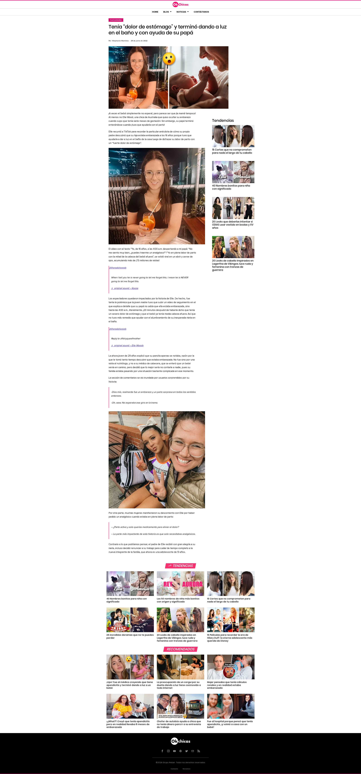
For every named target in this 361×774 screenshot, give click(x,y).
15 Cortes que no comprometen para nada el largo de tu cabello (232, 151)
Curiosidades (116, 20)
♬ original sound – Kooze (124, 288)
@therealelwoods (117, 268)
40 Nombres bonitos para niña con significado (231, 187)
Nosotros (186, 769)
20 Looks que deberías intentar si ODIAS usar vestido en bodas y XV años (232, 225)
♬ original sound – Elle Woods (127, 345)
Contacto (174, 769)
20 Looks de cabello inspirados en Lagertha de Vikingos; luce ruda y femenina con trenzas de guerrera (233, 265)
